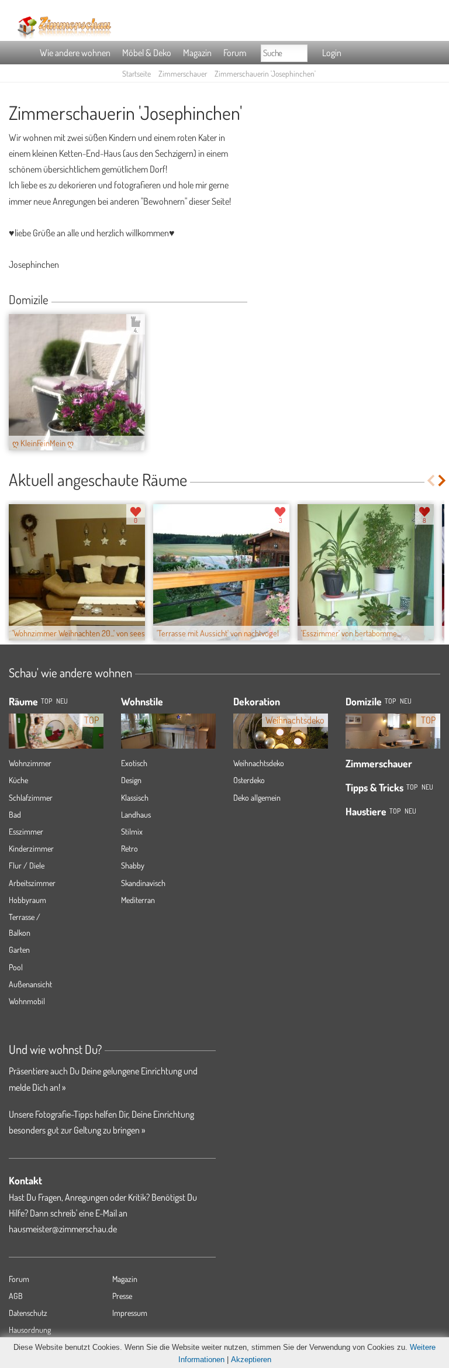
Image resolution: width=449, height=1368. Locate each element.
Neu (406, 701)
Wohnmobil (27, 1001)
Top (390, 701)
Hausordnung (30, 1330)
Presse (122, 1296)
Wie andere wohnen (75, 52)
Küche (18, 780)
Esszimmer (26, 831)
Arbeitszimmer (32, 883)
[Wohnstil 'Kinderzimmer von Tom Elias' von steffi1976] (168, 727)
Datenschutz (28, 1313)
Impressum (129, 1313)
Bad (15, 814)
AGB (16, 1296)
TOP (46, 701)
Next (443, 480)
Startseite (136, 73)
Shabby (132, 865)
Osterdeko (249, 780)
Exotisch (134, 763)
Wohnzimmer (30, 763)
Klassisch (134, 797)
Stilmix (132, 831)
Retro (129, 848)
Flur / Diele (26, 865)
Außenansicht (30, 984)
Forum (234, 52)
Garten (19, 950)
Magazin (197, 52)
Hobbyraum (27, 900)
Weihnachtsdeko (258, 763)
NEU (62, 701)
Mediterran (138, 900)
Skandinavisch (143, 883)
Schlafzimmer (31, 797)
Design (131, 780)
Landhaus (136, 814)
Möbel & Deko (146, 52)
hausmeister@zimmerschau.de (63, 1229)
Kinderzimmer (31, 848)
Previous (430, 480)
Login (331, 52)
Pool (16, 967)
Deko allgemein (257, 797)
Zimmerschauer (182, 73)
